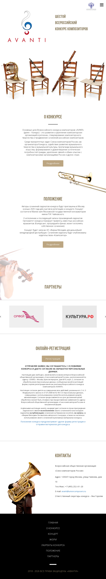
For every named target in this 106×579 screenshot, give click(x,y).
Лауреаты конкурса (53, 545)
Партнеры (53, 556)
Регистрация (53, 358)
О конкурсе (53, 528)
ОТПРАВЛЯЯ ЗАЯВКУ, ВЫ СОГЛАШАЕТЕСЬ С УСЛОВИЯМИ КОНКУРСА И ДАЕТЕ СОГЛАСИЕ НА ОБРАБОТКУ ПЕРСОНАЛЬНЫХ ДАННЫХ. (53, 369)
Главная (53, 522)
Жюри (53, 539)
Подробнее (53, 163)
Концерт (53, 533)
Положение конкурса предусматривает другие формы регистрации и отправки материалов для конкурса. (53, 423)
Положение (53, 550)
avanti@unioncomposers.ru (74, 491)
